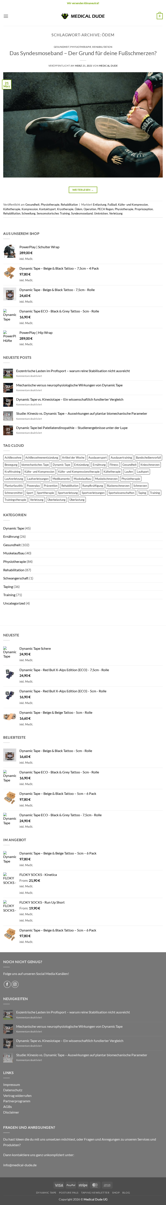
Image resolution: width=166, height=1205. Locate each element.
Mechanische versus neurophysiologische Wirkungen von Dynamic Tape (69, 385)
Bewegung (11, 464)
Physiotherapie (80, 46)
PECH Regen (105, 209)
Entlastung (99, 204)
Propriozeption (144, 209)
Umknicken (101, 213)
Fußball (112, 204)
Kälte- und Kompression (133, 204)
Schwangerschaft (16, 578)
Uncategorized (14, 603)
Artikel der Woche (73, 457)
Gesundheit (61, 46)
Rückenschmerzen (118, 485)
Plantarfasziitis (14, 485)
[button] (5, 16)
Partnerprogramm (16, 1101)
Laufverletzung (14, 478)
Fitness (114, 464)
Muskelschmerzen (106, 478)
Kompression (30, 209)
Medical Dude (108, 65)
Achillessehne (13, 457)
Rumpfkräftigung (92, 485)
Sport (29, 492)
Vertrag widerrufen (17, 1095)
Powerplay (33, 485)
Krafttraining (13, 471)
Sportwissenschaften (121, 492)
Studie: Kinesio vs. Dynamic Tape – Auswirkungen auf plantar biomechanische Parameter (81, 413)
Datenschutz (12, 1090)
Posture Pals (68, 1192)
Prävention (50, 485)
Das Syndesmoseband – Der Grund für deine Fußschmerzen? (83, 53)
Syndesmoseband (82, 213)
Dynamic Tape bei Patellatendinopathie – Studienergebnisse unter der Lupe (72, 428)
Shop (116, 1192)
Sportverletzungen (93, 492)
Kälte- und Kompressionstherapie (79, 471)
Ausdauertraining (121, 457)
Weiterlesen (83, 189)
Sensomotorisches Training (53, 213)
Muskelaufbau (82, 478)
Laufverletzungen (38, 478)
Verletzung (116, 213)
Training (155, 492)
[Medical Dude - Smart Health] (83, 16)
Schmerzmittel (13, 492)
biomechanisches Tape (35, 464)
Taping (142, 492)
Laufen (128, 471)
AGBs (7, 1106)
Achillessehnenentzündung (41, 457)
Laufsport (143, 471)
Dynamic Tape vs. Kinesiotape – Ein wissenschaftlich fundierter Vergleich (69, 399)
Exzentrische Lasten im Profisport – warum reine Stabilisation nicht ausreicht (73, 371)
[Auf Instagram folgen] (15, 984)
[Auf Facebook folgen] (7, 984)
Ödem (78, 209)
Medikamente (61, 478)
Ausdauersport (97, 457)
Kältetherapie (11, 209)
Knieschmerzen (150, 464)
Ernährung (99, 464)
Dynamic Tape (61, 464)
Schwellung (28, 213)
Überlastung (77, 499)
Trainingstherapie (15, 499)
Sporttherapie (45, 492)
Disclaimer (11, 1112)
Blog (126, 1192)
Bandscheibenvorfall (148, 457)
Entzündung (81, 464)
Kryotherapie (65, 209)
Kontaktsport (47, 209)
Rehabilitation (102, 46)
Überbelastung (56, 499)
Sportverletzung (68, 492)
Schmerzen (140, 485)
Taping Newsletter (95, 1192)
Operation (90, 209)
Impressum (11, 1084)
